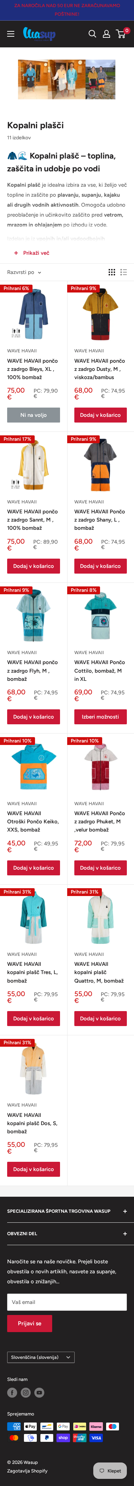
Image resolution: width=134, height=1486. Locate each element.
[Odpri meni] (10, 34)
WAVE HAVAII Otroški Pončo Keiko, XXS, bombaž (33, 821)
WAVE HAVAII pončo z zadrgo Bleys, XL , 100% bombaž (32, 369)
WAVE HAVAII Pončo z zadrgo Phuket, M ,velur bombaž (99, 821)
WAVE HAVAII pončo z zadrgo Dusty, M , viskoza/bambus (99, 369)
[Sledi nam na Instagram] (26, 1393)
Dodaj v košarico (100, 415)
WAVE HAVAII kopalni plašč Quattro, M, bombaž (99, 972)
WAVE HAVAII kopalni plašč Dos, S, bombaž (32, 1123)
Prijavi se (29, 1323)
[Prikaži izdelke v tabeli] (112, 272)
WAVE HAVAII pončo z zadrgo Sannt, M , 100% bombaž (32, 520)
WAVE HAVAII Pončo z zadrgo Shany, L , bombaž (99, 520)
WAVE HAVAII (22, 350)
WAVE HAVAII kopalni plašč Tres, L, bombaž (32, 972)
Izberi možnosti (100, 717)
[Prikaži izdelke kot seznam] (123, 272)
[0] (120, 34)
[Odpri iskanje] (92, 34)
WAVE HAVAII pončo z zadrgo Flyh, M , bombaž (32, 670)
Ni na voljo (33, 415)
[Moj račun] (106, 34)
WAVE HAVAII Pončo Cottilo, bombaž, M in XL (99, 670)
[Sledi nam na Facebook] (12, 1393)
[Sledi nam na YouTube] (39, 1393)
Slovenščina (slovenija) (35, 1357)
